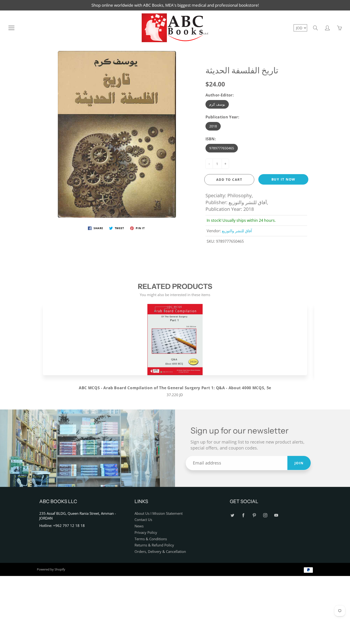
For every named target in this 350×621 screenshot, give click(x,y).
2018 (213, 126)
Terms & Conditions (151, 539)
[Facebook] (243, 515)
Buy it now (283, 179)
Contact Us (143, 519)
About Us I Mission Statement (159, 513)
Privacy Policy (146, 532)
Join (299, 463)
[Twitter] (232, 515)
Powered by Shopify (51, 569)
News (139, 526)
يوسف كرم (217, 104)
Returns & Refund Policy (154, 545)
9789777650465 (221, 148)
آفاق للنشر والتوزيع (237, 230)
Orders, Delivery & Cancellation (160, 551)
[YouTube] (276, 515)
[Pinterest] (254, 515)
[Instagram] (265, 515)
